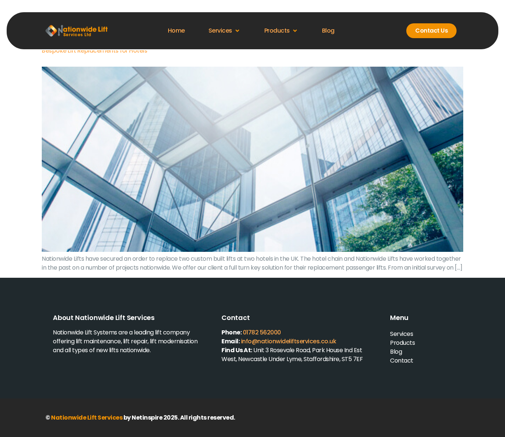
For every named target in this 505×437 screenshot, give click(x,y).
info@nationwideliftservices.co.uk (288, 341)
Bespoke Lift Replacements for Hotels (94, 50)
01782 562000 (262, 332)
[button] (224, 30)
